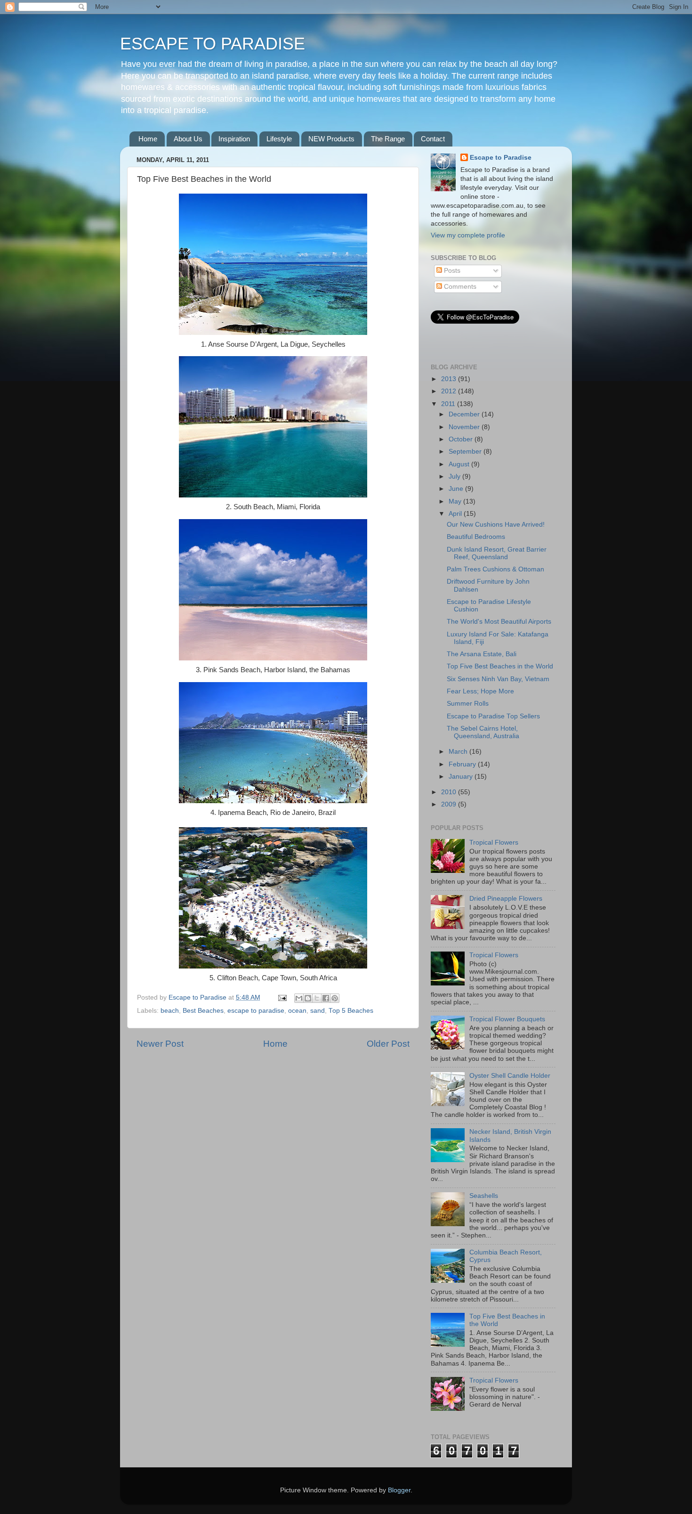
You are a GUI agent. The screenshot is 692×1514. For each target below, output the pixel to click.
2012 (449, 391)
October (462, 439)
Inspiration (234, 139)
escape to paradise (255, 1010)
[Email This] (299, 998)
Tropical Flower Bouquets (507, 1019)
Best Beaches (203, 1010)
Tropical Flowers (493, 842)
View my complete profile (468, 235)
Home (147, 139)
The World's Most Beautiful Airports (499, 621)
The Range (388, 139)
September (466, 451)
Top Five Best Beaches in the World (500, 666)
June (457, 488)
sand (317, 1010)
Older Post (388, 1044)
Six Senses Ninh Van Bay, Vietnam (498, 679)
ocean (297, 1010)
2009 (449, 804)
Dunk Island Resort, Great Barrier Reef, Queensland (497, 553)
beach (170, 1010)
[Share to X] (317, 998)
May (456, 501)
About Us (188, 139)
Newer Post (160, 1044)
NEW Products (331, 139)
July (455, 476)
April (456, 513)
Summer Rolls (468, 703)
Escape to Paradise (500, 157)
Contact (433, 139)
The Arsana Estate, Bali (481, 654)
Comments (459, 286)
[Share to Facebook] (325, 998)
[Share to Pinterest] (334, 998)
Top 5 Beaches (351, 1010)
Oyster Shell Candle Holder (509, 1075)
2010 (449, 792)
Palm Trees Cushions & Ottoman (495, 569)
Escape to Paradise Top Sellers (493, 716)
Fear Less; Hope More (480, 691)
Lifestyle (279, 139)
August (460, 464)
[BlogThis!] (308, 998)
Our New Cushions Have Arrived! (496, 524)
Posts (451, 270)
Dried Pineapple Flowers (505, 898)
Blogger (399, 1490)
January (462, 776)
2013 (449, 379)
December (465, 414)
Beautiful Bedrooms (476, 536)
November (465, 427)
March (459, 751)
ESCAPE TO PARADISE (212, 43)
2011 (449, 403)
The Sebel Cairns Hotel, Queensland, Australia (483, 732)
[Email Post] (282, 997)
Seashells (483, 1195)
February (463, 764)
